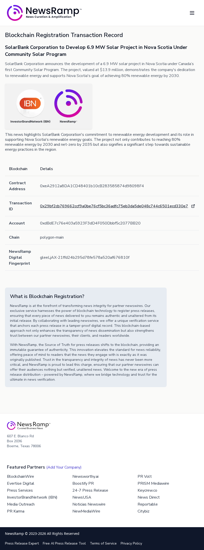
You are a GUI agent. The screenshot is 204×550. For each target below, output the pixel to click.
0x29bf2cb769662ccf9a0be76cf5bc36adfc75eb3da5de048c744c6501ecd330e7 (114, 206)
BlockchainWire (20, 476)
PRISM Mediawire (153, 483)
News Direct (149, 497)
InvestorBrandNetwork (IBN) (32, 497)
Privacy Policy (131, 543)
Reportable (148, 504)
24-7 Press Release (90, 490)
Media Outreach (21, 504)
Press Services (20, 490)
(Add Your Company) (64, 467)
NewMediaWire (86, 511)
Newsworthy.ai (85, 476)
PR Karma (15, 511)
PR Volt (145, 476)
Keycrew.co (147, 490)
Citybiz (144, 511)
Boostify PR (83, 483)
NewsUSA (81, 497)
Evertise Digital (20, 483)
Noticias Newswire (88, 504)
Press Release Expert (22, 543)
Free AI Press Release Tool (64, 543)
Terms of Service (103, 543)
